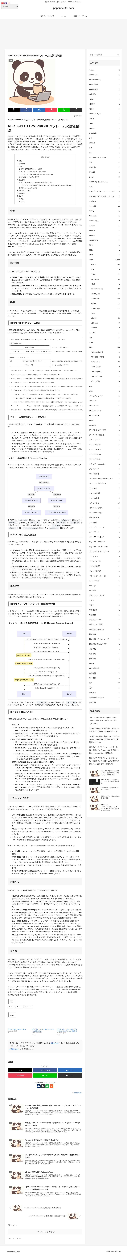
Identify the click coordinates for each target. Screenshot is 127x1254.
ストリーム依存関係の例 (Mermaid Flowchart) (37, 174)
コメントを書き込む (45, 1232)
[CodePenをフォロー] (43, 1086)
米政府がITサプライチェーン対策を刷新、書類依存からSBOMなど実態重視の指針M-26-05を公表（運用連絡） (104, 750)
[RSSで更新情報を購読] (51, 1086)
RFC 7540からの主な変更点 (30, 177)
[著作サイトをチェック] (39, 1086)
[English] (5, 3)
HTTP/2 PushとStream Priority (17, 1029)
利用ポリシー (14, 1049)
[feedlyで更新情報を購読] (47, 1086)
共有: (22, 199)
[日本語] (10, 3)
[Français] (7, 3)
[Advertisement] (63, 34)
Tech (11, 1061)
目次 (42, 157)
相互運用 (22, 180)
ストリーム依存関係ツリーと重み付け (33, 172)
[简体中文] (2, 3)
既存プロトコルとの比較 (29, 188)
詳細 (20, 166)
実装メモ (22, 193)
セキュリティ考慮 (25, 190)
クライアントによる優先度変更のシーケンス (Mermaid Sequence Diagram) (47, 185)
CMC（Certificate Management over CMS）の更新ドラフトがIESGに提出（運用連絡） (103, 721)
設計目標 (22, 163)
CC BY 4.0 (54, 1043)
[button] (76, 110)
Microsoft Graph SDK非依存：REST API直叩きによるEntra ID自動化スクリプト (104, 729)
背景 (20, 161)
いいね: (23, 201)
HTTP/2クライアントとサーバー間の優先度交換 (37, 182)
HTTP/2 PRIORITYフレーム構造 (31, 169)
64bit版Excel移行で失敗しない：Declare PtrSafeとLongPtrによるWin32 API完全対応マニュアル (104, 739)
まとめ (21, 196)
